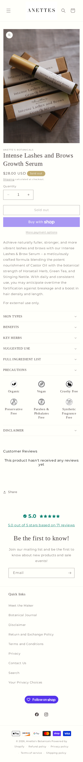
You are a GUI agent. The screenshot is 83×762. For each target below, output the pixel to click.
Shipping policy (56, 752)
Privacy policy (60, 746)
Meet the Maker (21, 605)
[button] (8, 10)
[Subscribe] (69, 573)
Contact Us (17, 663)
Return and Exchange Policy (31, 634)
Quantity (9, 186)
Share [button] (12, 492)
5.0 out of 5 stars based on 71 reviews (41, 525)
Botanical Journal (23, 615)
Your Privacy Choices (25, 682)
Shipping (8, 179)
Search (14, 673)
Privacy (14, 653)
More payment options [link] (41, 232)
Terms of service (31, 752)
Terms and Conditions (26, 644)
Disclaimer (17, 625)
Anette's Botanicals (38, 741)
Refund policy (37, 746)
